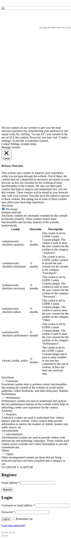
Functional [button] (7, 377)
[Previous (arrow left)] (2, 535)
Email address (10, 482)
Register (7, 489)
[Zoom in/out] (13, 532)
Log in (6, 519)
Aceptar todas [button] (28, 143)
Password (8, 512)
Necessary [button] (7, 205)
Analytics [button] (6, 410)
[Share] (6, 532)
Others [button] (5, 450)
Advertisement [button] (9, 430)
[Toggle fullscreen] (10, 532)
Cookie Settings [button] (10, 143)
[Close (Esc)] (2, 532)
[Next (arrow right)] (6, 535)
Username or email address (18, 505)
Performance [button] (8, 394)
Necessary (12, 209)
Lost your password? (13, 525)
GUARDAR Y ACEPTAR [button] (17, 467)
